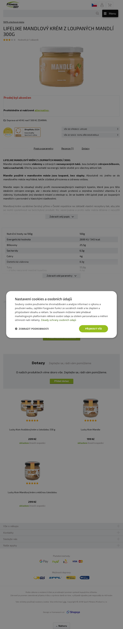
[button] (32, 328)
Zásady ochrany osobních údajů (58, 320)
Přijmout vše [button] (93, 328)
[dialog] (61, 314)
